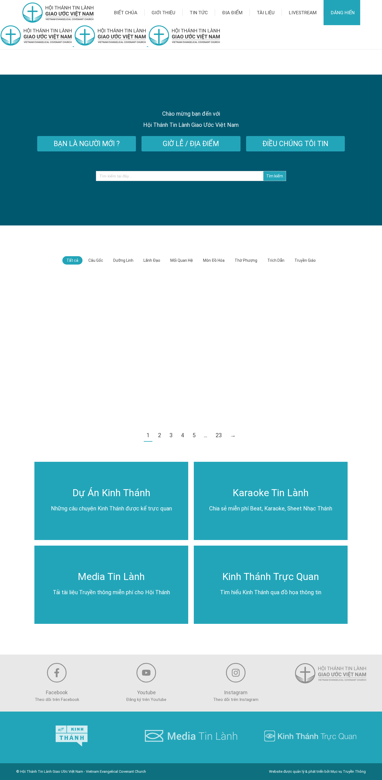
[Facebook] (57, 672)
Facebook (57, 692)
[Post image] (84, 311)
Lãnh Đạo (151, 260)
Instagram (235, 692)
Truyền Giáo (305, 260)
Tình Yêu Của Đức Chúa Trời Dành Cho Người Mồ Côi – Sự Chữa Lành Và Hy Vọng (297, 324)
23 (219, 435)
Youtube (146, 692)
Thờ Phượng (246, 260)
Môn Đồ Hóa (214, 260)
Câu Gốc (95, 260)
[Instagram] (236, 672)
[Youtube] (146, 672)
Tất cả (72, 260)
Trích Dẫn (275, 260)
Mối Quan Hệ (181, 260)
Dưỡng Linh (123, 260)
